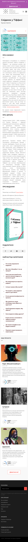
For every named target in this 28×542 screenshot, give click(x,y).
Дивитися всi (14, 472)
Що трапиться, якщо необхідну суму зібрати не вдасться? (14, 303)
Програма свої (4, 506)
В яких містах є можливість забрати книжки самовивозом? (14, 319)
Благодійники (4, 502)
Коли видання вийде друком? (15, 314)
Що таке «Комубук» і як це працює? (14, 269)
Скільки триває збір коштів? (14, 287)
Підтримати (11, 31)
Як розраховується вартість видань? (14, 282)
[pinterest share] (22, 251)
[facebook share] (5, 251)
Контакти (3, 511)
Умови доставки (5, 530)
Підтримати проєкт (5, 504)
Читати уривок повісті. (13, 107)
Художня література (6, 519)
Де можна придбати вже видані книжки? (13, 325)
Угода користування (6, 532)
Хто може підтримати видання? (12, 264)
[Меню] (26, 11)
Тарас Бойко (19, 192)
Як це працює (4, 500)
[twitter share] (11, 251)
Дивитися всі (13, 6)
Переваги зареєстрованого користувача (14, 330)
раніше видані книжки (15, 111)
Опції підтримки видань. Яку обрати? (14, 309)
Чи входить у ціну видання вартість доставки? (14, 291)
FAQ (2, 509)
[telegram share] (17, 251)
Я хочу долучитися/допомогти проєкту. (15, 296)
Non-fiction (3, 521)
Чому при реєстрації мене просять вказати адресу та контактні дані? (14, 276)
